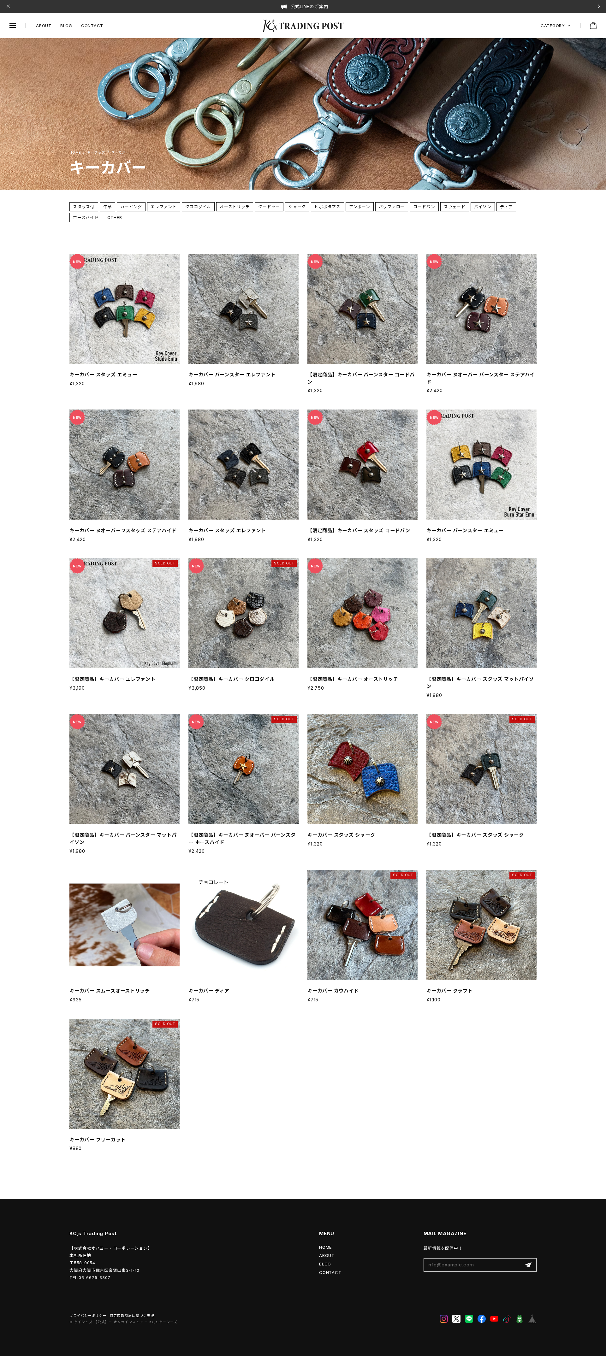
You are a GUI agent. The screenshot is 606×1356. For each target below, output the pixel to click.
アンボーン (359, 206)
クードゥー (269, 206)
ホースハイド (86, 217)
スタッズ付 (84, 206)
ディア (506, 206)
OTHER (114, 217)
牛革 (107, 206)
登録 (528, 1265)
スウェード (455, 206)
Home (75, 152)
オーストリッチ (235, 206)
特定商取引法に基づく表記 (132, 1316)
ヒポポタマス (327, 206)
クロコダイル (198, 206)
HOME (325, 1247)
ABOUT (43, 25)
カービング (131, 206)
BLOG (66, 25)
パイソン (482, 206)
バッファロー (392, 206)
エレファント (164, 206)
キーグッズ (96, 152)
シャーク (297, 206)
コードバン (424, 206)
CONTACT (92, 25)
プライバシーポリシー (88, 1316)
